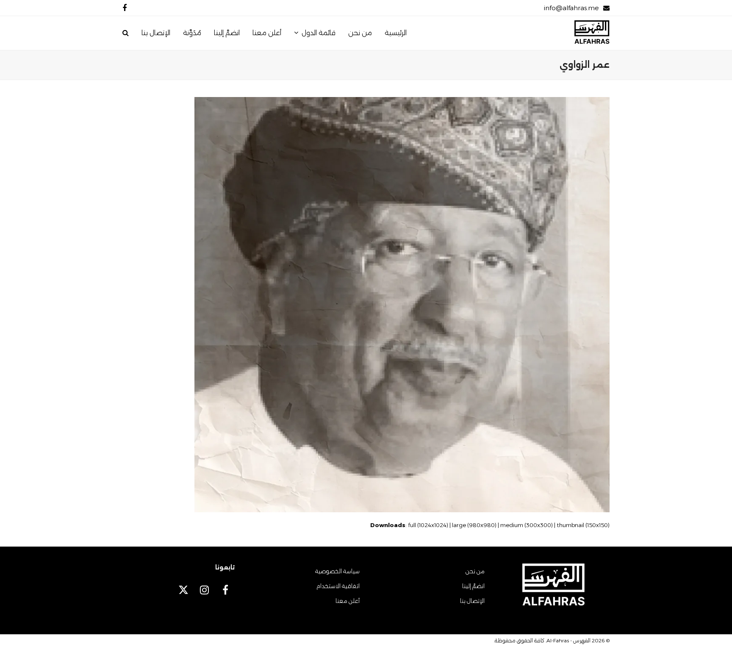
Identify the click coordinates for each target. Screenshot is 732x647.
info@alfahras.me (571, 8)
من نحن (475, 571)
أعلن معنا (348, 600)
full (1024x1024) (428, 525)
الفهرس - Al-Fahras (568, 640)
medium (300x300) (526, 525)
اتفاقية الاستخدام (338, 586)
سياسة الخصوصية (337, 571)
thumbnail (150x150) (583, 525)
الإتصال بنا (472, 600)
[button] (125, 33)
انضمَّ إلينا (473, 586)
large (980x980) (474, 525)
